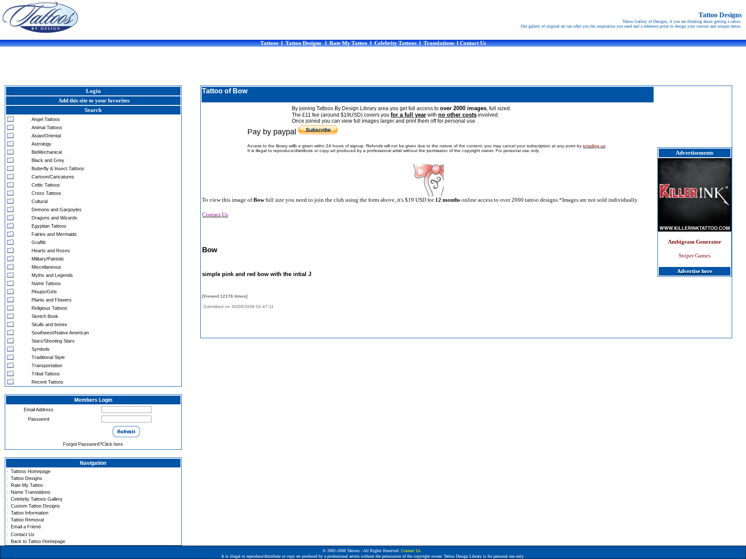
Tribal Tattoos (46, 373)
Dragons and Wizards (54, 217)
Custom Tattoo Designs (35, 505)
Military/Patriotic (48, 258)
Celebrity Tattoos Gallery (37, 499)
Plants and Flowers (52, 299)
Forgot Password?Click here (93, 444)
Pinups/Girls (44, 291)
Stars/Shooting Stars (53, 340)
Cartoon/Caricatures (53, 176)
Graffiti (38, 242)
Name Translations (31, 492)
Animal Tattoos (47, 127)
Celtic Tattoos (46, 184)
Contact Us (23, 534)
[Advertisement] (373, 66)
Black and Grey (48, 160)
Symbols (41, 349)
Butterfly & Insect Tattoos (58, 168)
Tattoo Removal (27, 519)
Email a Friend (26, 526)
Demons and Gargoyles (57, 209)
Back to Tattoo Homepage (38, 541)
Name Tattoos (46, 283)
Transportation (47, 365)
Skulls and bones (49, 324)
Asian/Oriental (46, 135)
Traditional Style (48, 357)
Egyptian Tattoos (49, 226)
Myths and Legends (52, 275)
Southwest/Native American (60, 332)
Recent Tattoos (47, 381)
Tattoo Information (29, 512)
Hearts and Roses (51, 250)
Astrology (41, 143)
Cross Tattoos (46, 193)
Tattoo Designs (26, 478)
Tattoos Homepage (31, 471)
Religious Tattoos (49, 308)
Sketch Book (45, 316)
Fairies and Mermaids (54, 234)
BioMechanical (47, 152)
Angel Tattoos (46, 119)
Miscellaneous (46, 267)
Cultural (39, 201)
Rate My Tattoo (27, 485)
